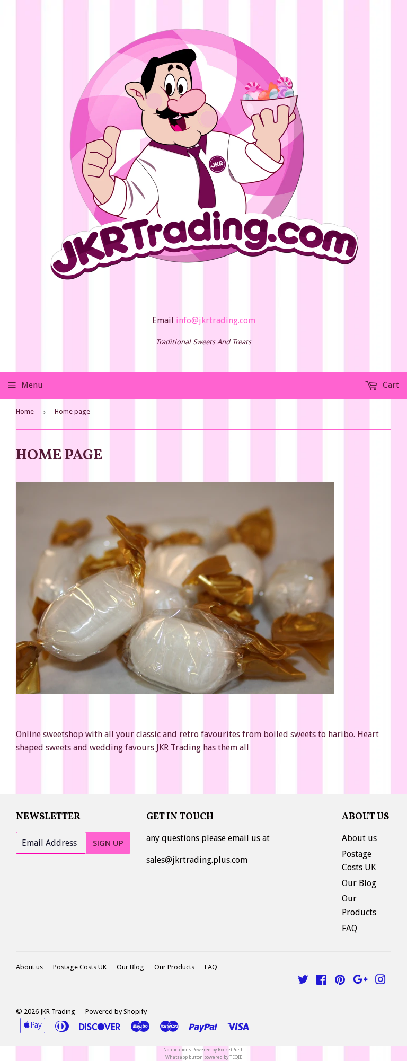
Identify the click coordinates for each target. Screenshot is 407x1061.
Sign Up (108, 842)
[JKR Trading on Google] (360, 981)
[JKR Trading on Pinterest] (340, 981)
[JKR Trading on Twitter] (303, 981)
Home (25, 411)
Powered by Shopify (116, 1011)
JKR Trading (57, 1011)
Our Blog (359, 883)
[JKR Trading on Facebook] (321, 981)
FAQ (349, 928)
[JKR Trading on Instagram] (380, 981)
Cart (390, 385)
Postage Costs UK (80, 967)
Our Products (174, 967)
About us (359, 838)
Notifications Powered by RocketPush (203, 1050)
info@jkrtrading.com (215, 320)
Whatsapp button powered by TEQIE (203, 1057)
